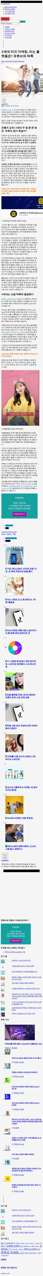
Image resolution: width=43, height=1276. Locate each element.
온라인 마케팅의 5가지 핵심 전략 (23, 1013)
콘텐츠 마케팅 (10, 9)
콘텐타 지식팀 (19, 1062)
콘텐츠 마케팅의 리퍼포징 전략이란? (25, 1072)
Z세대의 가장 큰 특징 (9, 110)
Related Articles (11, 538)
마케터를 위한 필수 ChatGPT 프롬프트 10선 (23, 1044)
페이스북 (5, 1255)
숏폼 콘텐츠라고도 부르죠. (16, 332)
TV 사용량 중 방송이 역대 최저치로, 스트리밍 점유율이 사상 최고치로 (20, 664)
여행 (33, 1246)
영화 (37, 1246)
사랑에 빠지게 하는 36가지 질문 (23, 966)
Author (7, 541)
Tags (7, 528)
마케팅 (7, 27)
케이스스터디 (32, 1249)
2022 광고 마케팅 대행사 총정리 (23, 983)
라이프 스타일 (10, 33)
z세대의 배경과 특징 (27, 484)
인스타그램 (15, 1249)
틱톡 (14, 534)
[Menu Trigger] (4, 8)
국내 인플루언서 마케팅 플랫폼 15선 (24, 971)
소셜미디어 (27, 1246)
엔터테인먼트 (9, 31)
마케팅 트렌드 (14, 1246)
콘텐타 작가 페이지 (9, 1268)
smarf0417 (4, 104)
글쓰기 (32, 1243)
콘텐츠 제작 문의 (11, 7)
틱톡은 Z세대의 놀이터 (9, 299)
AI (3, 1243)
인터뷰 (21, 1249)
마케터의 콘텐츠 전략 (9, 532)
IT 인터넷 (8, 35)
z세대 (3, 534)
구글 (28, 1243)
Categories (9, 525)
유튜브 (8, 534)
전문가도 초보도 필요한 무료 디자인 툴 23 (26, 1058)
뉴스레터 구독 (10, 13)
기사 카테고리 (10, 11)
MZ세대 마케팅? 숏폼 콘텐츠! (20, 818)
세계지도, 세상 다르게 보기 (21, 960)
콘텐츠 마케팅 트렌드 (30, 1253)
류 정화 (14, 1048)
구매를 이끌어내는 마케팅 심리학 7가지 (26, 988)
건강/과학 (8, 37)
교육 (23, 1243)
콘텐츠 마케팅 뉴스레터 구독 (15, 952)
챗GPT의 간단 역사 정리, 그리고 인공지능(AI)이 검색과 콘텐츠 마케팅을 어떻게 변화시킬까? (27, 996)
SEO (18, 1243)
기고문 (37, 1243)
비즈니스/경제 (10, 29)
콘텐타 (3, 1259)
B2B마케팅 (11, 1243)
